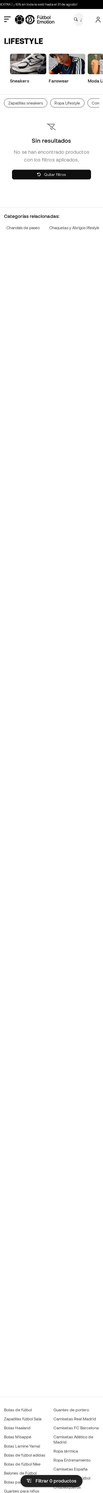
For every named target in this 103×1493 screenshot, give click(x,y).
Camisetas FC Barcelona (76, 1428)
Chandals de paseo (23, 228)
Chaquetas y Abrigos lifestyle (74, 228)
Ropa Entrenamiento (72, 1460)
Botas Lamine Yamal (22, 1446)
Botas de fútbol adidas (24, 1455)
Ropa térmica (66, 1451)
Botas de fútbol (18, 1410)
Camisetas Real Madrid (75, 1419)
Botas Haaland (17, 1428)
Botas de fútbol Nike (22, 1464)
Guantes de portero (71, 1410)
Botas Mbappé (17, 1437)
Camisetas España (71, 1469)
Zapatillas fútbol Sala (23, 1419)
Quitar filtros (54, 174)
